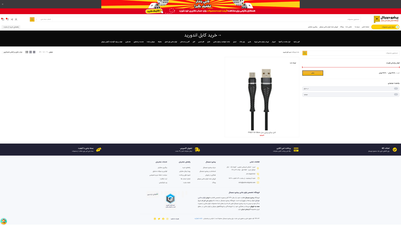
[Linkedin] (155, 219)
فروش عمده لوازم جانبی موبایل (206, 179)
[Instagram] (167, 219)
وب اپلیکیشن (163, 182)
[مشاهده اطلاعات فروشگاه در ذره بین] (152, 194)
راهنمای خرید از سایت (11, 27)
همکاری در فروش (210, 175)
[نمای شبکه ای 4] (27, 52)
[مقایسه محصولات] (12, 19)
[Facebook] (163, 219)
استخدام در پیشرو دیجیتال (208, 171)
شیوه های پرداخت (184, 175)
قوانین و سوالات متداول (160, 171)
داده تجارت (198, 218)
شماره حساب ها (185, 179)
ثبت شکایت (163, 179)
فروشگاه (294, 52)
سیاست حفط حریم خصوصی (158, 175)
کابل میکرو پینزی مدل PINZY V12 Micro (262, 132)
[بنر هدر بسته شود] (2, 4)
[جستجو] (32, 19)
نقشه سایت (186, 182)
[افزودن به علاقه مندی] (227, 71)
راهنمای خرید (186, 167)
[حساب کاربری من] (16, 19)
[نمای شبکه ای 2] (34, 52)
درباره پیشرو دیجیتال (209, 167)
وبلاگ (214, 182)
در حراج (306, 88)
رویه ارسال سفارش (184, 171)
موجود (306, 94)
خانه (298, 52)
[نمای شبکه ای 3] (30, 52)
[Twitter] (159, 219)
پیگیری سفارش (162, 167)
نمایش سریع (227, 66)
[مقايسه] (227, 61)
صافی (312, 73)
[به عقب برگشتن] (219, 35)
